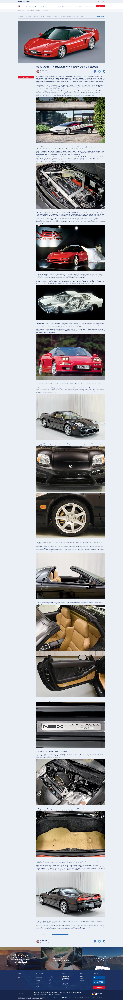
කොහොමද (36, 16)
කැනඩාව (50, 983)
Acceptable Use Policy (49, 992)
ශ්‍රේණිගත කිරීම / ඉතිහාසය (65, 16)
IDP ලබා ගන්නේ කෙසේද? (30, 6)
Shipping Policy (50, 994)
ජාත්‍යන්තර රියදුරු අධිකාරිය (24, 1)
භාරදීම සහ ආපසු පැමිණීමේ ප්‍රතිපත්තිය (40, 994)
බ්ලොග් (69, 6)
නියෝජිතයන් (79, 6)
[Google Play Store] (99, 982)
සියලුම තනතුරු (20, 16)
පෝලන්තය (50, 986)
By (43, 70)
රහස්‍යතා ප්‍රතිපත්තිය (57, 994)
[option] (20, 958)
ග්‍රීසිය (37, 983)
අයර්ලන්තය (38, 980)
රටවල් (42, 6)
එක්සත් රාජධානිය (39, 977)
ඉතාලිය (50, 979)
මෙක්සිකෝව (51, 977)
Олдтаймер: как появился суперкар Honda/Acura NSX (60, 934)
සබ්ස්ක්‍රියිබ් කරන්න (100, 16)
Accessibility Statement (77, 992)
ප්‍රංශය (50, 980)
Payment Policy (62, 992)
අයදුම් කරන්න (100, 6)
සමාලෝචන (75, 16)
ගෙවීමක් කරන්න (99, 987)
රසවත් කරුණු (49, 16)
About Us (35, 992)
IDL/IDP (42, 16)
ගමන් (82, 16)
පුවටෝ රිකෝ (38, 984)
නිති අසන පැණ (60, 6)
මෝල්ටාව (37, 986)
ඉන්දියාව (50, 984)
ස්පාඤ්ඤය (50, 976)
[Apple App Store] (99, 977)
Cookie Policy (56, 992)
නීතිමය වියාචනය (21, 997)
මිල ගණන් (50, 6)
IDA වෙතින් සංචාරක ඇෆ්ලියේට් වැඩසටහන (25, 980)
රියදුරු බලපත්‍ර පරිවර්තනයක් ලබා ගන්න (24, 978)
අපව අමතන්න (89, 6)
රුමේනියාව (38, 979)
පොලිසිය (56, 16)
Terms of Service (41, 992)
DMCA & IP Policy (69, 992)
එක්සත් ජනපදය (38, 976)
